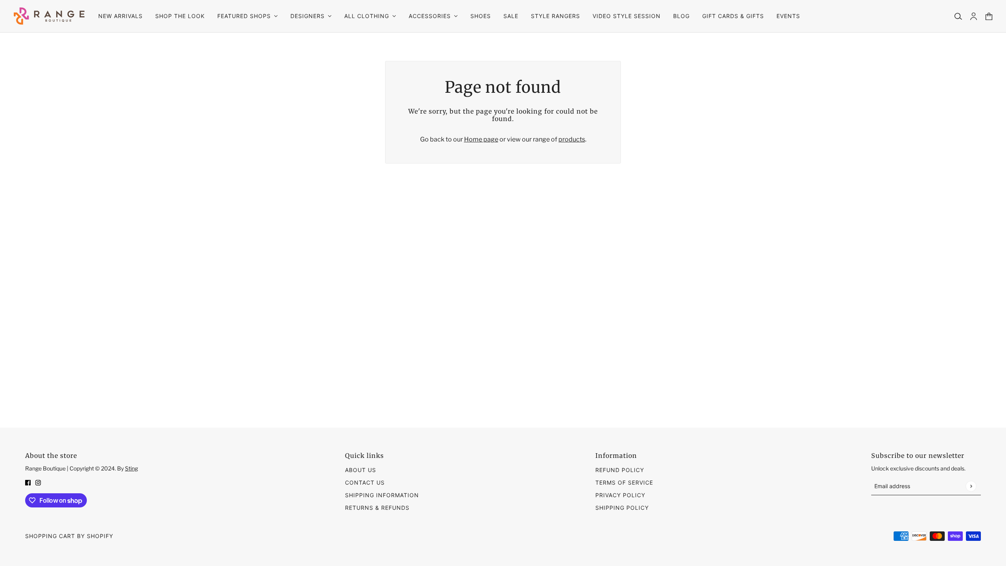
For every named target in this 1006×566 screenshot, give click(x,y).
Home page (481, 139)
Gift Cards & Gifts (733, 16)
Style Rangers (555, 16)
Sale (510, 16)
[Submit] (971, 486)
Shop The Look (180, 16)
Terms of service (624, 482)
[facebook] (28, 482)
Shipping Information (382, 495)
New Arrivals (120, 16)
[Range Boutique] (49, 16)
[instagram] (38, 482)
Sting (131, 468)
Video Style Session (627, 16)
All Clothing (366, 16)
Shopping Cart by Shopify (69, 536)
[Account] (973, 16)
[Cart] (988, 16)
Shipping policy (622, 507)
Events (788, 16)
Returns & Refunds (377, 507)
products (571, 139)
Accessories (430, 16)
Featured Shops (244, 16)
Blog (681, 16)
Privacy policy (620, 495)
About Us (360, 470)
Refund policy (619, 470)
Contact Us (365, 482)
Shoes (480, 16)
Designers (307, 16)
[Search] (958, 16)
